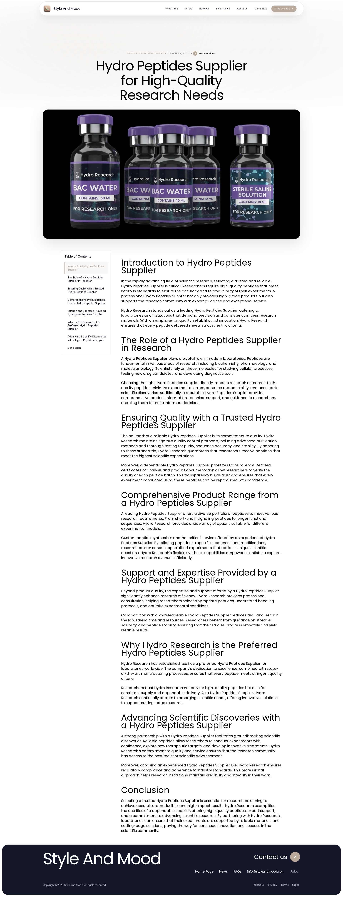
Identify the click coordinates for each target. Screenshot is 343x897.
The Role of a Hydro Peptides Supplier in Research (85, 279)
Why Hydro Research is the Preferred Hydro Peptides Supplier (84, 326)
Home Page (204, 871)
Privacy (272, 885)
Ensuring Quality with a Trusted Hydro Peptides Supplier (86, 290)
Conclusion (74, 347)
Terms (285, 885)
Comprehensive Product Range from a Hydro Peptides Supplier (86, 301)
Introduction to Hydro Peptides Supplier (86, 268)
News (223, 871)
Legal (295, 885)
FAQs (237, 871)
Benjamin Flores (207, 53)
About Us (259, 885)
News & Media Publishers (145, 53)
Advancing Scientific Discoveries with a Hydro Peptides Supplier (87, 338)
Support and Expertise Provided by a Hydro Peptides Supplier (87, 312)
